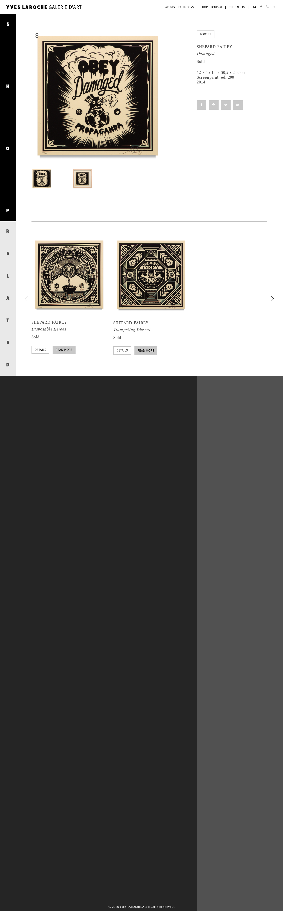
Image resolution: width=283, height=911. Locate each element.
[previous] (26, 298)
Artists (170, 7)
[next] (271, 298)
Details (40, 350)
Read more (64, 350)
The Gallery (237, 7)
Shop (204, 7)
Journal (216, 7)
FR (274, 7)
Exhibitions (186, 7)
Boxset (205, 34)
